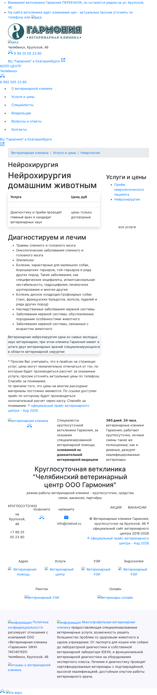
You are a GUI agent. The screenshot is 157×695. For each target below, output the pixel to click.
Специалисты (22, 105)
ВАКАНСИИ (137, 507)
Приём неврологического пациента (129, 189)
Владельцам (21, 113)
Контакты (19, 129)
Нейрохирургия (127, 199)
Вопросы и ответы (26, 121)
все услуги (127, 227)
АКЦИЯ (116, 507)
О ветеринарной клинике (31, 88)
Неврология (90, 153)
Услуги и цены (23, 97)
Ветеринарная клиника (29, 153)
